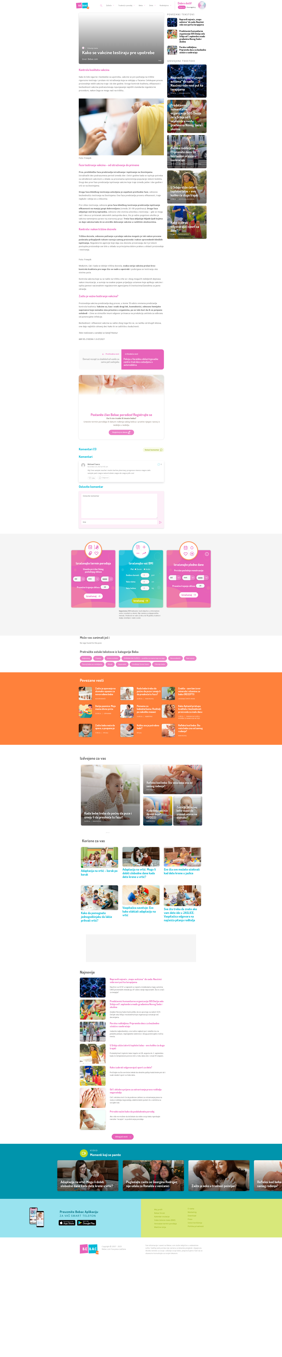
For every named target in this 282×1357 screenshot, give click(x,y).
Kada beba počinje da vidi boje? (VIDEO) (157, 814)
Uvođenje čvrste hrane (140, 664)
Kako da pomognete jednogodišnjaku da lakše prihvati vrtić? (96, 916)
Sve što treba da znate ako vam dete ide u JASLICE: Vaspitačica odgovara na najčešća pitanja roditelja (180, 914)
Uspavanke (122, 664)
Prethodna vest (112, 354)
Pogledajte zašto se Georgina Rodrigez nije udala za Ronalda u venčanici (151, 1184)
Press (190, 1219)
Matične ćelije (160, 1227)
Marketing (192, 1212)
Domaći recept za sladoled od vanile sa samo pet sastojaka (101, 360)
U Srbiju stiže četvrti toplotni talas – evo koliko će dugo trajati (184, 191)
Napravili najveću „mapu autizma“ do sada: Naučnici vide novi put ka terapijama (191, 22)
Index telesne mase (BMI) (164, 1220)
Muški (147, 569)
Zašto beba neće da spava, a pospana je (105, 727)
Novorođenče (175, 658)
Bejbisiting (86, 658)
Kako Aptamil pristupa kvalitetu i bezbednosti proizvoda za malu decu (190, 708)
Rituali (110, 664)
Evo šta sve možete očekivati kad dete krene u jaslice (182, 871)
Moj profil (158, 1209)
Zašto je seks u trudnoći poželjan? (214, 1186)
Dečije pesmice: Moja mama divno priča (105, 707)
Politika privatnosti (196, 1226)
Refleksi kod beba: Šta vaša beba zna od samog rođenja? (190, 728)
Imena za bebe (112, 658)
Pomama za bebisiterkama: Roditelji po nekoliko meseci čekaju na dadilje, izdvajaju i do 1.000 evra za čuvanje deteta (149, 713)
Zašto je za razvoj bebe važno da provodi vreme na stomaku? (187, 812)
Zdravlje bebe (92, 48)
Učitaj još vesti (121, 1137)
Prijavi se (182, 7)
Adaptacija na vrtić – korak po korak (99, 872)
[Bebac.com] (82, 5)
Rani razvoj (190, 658)
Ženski (139, 569)
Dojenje (98, 658)
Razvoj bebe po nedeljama (92, 664)
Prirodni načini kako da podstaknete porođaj (132, 1111)
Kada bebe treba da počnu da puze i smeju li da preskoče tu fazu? (148, 691)
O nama (191, 1208)
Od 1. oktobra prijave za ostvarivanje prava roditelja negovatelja (135, 1091)
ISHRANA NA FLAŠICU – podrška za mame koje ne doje (144, 658)
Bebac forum (159, 1213)
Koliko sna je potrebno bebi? (148, 727)
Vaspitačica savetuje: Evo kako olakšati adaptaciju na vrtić (139, 911)
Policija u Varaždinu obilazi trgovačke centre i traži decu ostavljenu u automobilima (141, 361)
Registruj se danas (120, 432)
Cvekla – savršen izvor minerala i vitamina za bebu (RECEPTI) (189, 691)
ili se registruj (191, 7)
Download (192, 1215)
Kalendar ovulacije (162, 1216)
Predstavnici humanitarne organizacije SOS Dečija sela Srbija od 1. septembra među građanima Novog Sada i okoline (192, 36)
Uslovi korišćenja (195, 1223)
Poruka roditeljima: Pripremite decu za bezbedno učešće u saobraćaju (192, 50)
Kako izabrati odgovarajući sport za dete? (185, 226)
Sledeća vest (132, 354)
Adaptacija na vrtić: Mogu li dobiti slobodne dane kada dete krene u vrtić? (139, 873)
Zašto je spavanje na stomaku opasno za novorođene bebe (105, 691)
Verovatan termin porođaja (165, 1223)
